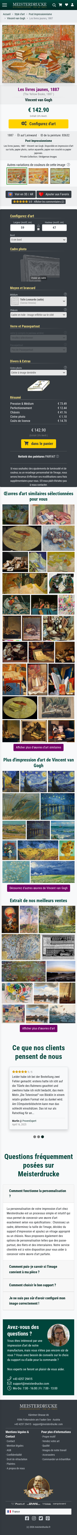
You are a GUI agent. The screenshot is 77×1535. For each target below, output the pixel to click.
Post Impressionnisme (40, 14)
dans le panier (40, 443)
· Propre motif (48, 1436)
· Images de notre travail (53, 1450)
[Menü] (4, 5)
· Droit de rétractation (16, 1459)
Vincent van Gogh (16, 18)
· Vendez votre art (50, 1441)
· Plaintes (10, 1464)
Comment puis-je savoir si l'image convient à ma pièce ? (33, 1269)
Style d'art (20, 14)
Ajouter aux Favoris (56, 194)
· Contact (10, 1441)
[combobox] (38, 240)
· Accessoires (48, 1454)
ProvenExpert (29, 1121)
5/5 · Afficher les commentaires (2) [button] (46, 201)
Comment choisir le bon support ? (32, 1285)
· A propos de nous (15, 1468)
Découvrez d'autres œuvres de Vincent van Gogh (39, 888)
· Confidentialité (14, 1454)
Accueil (6, 14)
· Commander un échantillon (55, 1459)
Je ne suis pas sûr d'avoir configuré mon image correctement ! (37, 1301)
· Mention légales (14, 1445)
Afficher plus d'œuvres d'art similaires (38, 747)
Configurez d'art (41, 123)
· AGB (8, 1450)
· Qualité (45, 1445)
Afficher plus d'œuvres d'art (38, 1028)
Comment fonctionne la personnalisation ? (37, 1193)
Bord (12, 235)
